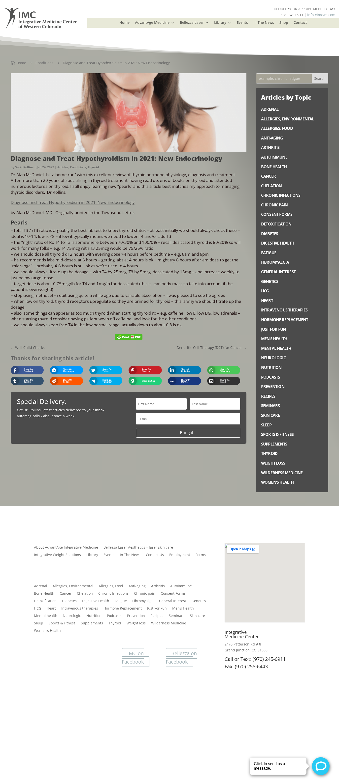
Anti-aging (137, 586)
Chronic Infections (113, 594)
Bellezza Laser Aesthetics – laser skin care (138, 548)
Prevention (136, 616)
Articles (62, 167)
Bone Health (44, 594)
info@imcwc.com (321, 14)
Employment (179, 555)
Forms (201, 555)
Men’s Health (183, 609)
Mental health (45, 616)
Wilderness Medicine (168, 623)
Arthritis (158, 586)
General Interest (172, 601)
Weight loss (136, 623)
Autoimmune (181, 586)
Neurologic (72, 616)
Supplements (92, 623)
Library (220, 23)
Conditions (78, 167)
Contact (300, 23)
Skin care (197, 616)
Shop (283, 23)
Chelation (85, 594)
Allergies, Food (111, 586)
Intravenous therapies (79, 609)
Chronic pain (144, 594)
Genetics (199, 601)
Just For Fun (157, 609)
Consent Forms (173, 594)
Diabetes (69, 601)
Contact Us (155, 555)
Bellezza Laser (192, 23)
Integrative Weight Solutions (57, 555)
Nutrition (94, 616)
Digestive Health (95, 601)
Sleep (38, 623)
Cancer (65, 594)
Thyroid (93, 167)
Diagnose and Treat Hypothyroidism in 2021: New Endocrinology (73, 202)
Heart (51, 609)
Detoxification (45, 601)
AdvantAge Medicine (152, 23)
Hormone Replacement (122, 609)
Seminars (176, 616)
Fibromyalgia (143, 601)
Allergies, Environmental (73, 586)
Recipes (156, 616)
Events (242, 23)
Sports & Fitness (62, 623)
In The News (263, 23)
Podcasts (114, 616)
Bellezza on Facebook (181, 657)
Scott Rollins (24, 167)
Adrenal (40, 586)
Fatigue (121, 601)
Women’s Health (47, 631)
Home (124, 23)
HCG (37, 609)
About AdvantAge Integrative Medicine (66, 548)
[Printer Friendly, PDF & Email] (128, 337)
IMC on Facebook (133, 657)
